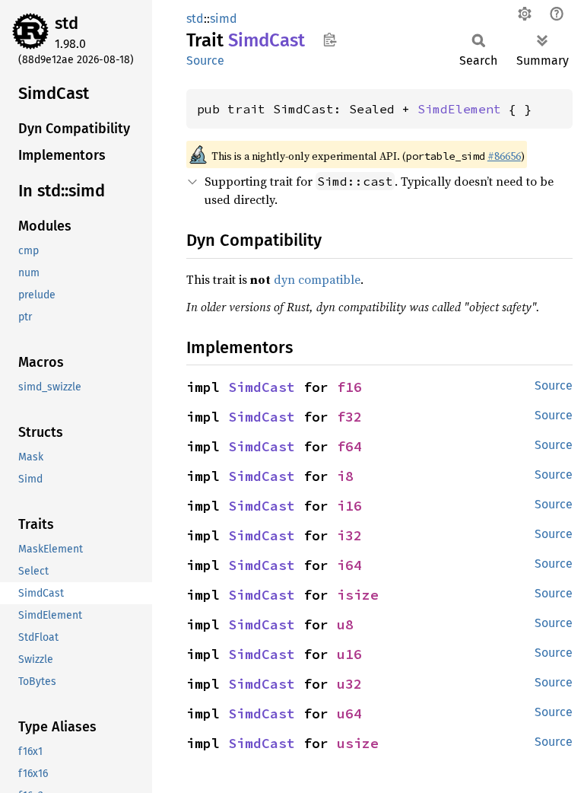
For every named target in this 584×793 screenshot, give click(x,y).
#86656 (504, 156)
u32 (349, 684)
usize (358, 743)
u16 (349, 654)
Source (205, 60)
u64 (349, 713)
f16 (349, 387)
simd (223, 18)
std (66, 23)
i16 (349, 505)
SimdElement (459, 108)
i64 (349, 565)
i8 (345, 476)
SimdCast (261, 387)
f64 (349, 446)
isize (358, 595)
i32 (349, 535)
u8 (345, 624)
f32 (349, 416)
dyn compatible (317, 279)
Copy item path (329, 40)
